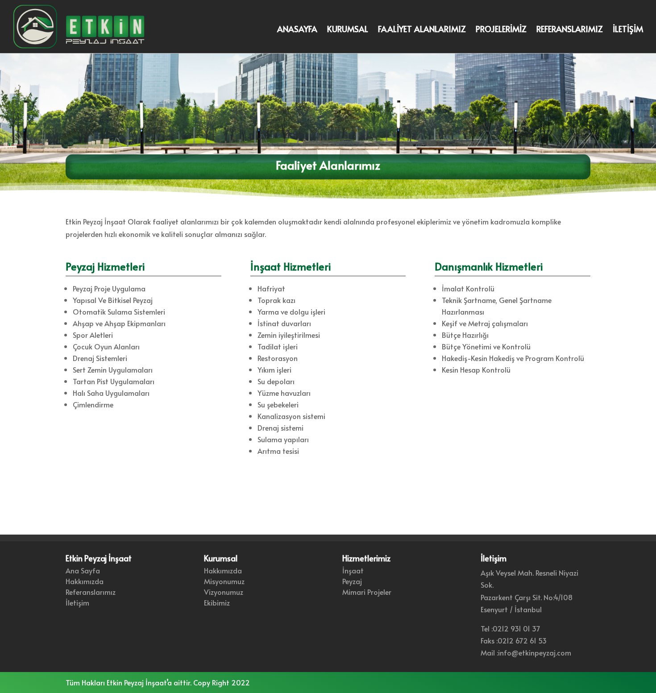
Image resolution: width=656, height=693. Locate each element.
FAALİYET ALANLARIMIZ (422, 30)
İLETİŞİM (628, 30)
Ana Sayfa (83, 570)
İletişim (77, 602)
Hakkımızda (85, 581)
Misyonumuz (224, 581)
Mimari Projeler (366, 592)
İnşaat (353, 570)
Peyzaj (352, 581)
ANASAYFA (297, 30)
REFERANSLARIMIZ (569, 30)
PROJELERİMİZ (501, 30)
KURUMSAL (347, 30)
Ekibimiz (217, 602)
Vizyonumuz (223, 592)
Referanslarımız (91, 592)
